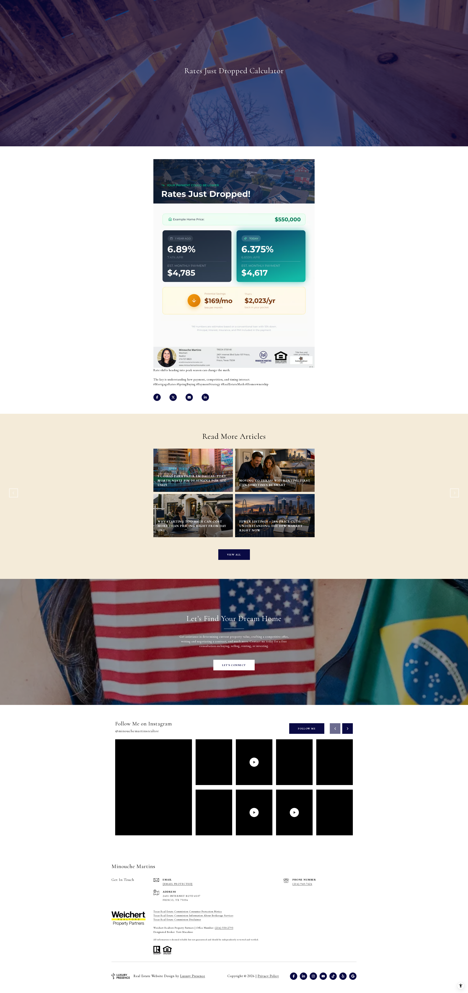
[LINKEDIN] (303, 976)
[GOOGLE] (352, 976)
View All (234, 554)
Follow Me (307, 728)
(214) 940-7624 (302, 883)
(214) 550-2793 (224, 927)
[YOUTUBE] (323, 976)
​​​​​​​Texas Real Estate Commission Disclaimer (177, 919)
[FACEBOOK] (293, 976)
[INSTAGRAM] (313, 976)
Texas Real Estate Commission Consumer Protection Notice (187, 911)
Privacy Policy (268, 976)
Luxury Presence (192, 976)
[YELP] (343, 976)
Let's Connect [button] (234, 665)
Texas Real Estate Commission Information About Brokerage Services (193, 915)
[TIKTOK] (333, 976)
